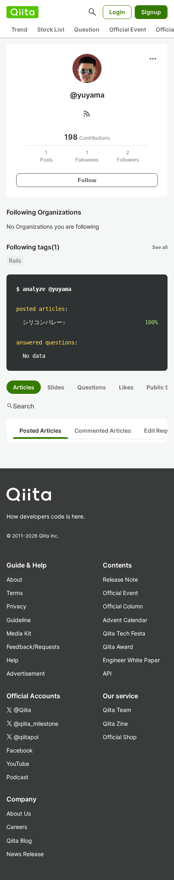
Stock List (50, 29)
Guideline (18, 619)
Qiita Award (118, 646)
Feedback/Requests (32, 646)
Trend (19, 29)
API (107, 673)
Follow (87, 180)
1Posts (46, 156)
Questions (91, 387)
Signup (151, 12)
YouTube (17, 763)
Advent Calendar (125, 619)
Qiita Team (117, 709)
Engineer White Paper (131, 660)
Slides (55, 387)
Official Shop (120, 736)
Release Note (120, 579)
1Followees (86, 156)
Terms (14, 592)
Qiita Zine (115, 723)
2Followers (128, 156)
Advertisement (25, 673)
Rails (15, 260)
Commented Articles (102, 430)
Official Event (127, 29)
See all (160, 247)
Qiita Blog (19, 840)
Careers (16, 826)
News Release (25, 853)
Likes (126, 387)
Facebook (19, 750)
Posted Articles (40, 430)
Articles (23, 387)
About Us (18, 813)
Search (20, 406)
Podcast (17, 777)
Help (12, 660)
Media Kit (18, 633)
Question (87, 29)
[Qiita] (22, 12)
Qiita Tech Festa (124, 633)
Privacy (16, 606)
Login (117, 12)
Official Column (123, 606)
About (14, 579)
